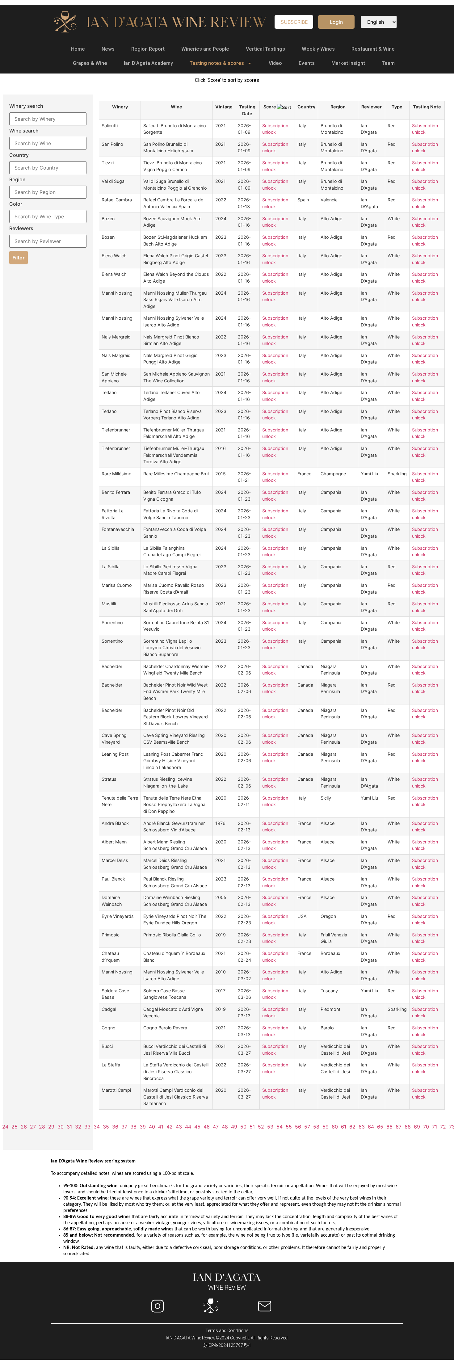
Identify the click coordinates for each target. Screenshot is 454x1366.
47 (216, 1127)
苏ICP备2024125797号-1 (227, 1345)
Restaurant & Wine (373, 49)
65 (380, 1127)
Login (336, 22)
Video (275, 63)
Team (388, 63)
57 (307, 1127)
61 (343, 1127)
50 (243, 1127)
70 (426, 1127)
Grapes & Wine (90, 63)
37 (124, 1127)
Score (270, 106)
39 (143, 1127)
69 (417, 1127)
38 (133, 1127)
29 (51, 1127)
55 (289, 1127)
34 (97, 1127)
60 (335, 1127)
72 (443, 1127)
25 (14, 1127)
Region (338, 106)
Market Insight (348, 63)
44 (188, 1127)
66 (389, 1127)
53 (270, 1127)
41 (160, 1127)
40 (152, 1127)
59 (325, 1127)
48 (225, 1127)
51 (252, 1127)
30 (60, 1127)
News (108, 49)
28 (42, 1127)
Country (306, 106)
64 (371, 1127)
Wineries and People (205, 49)
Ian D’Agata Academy (148, 63)
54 (279, 1127)
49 (234, 1127)
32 (78, 1127)
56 (298, 1127)
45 (197, 1127)
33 (87, 1127)
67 (398, 1127)
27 (33, 1127)
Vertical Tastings (265, 49)
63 (362, 1127)
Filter (18, 257)
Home (78, 49)
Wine (176, 106)
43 (179, 1127)
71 (434, 1127)
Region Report (148, 49)
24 (5, 1127)
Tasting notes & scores (217, 63)
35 (106, 1127)
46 (207, 1127)
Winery (120, 106)
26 (24, 1127)
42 (169, 1127)
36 (115, 1127)
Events (307, 63)
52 (261, 1127)
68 (408, 1127)
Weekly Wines (318, 49)
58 (316, 1127)
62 (352, 1127)
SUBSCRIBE (294, 22)
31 (69, 1127)
